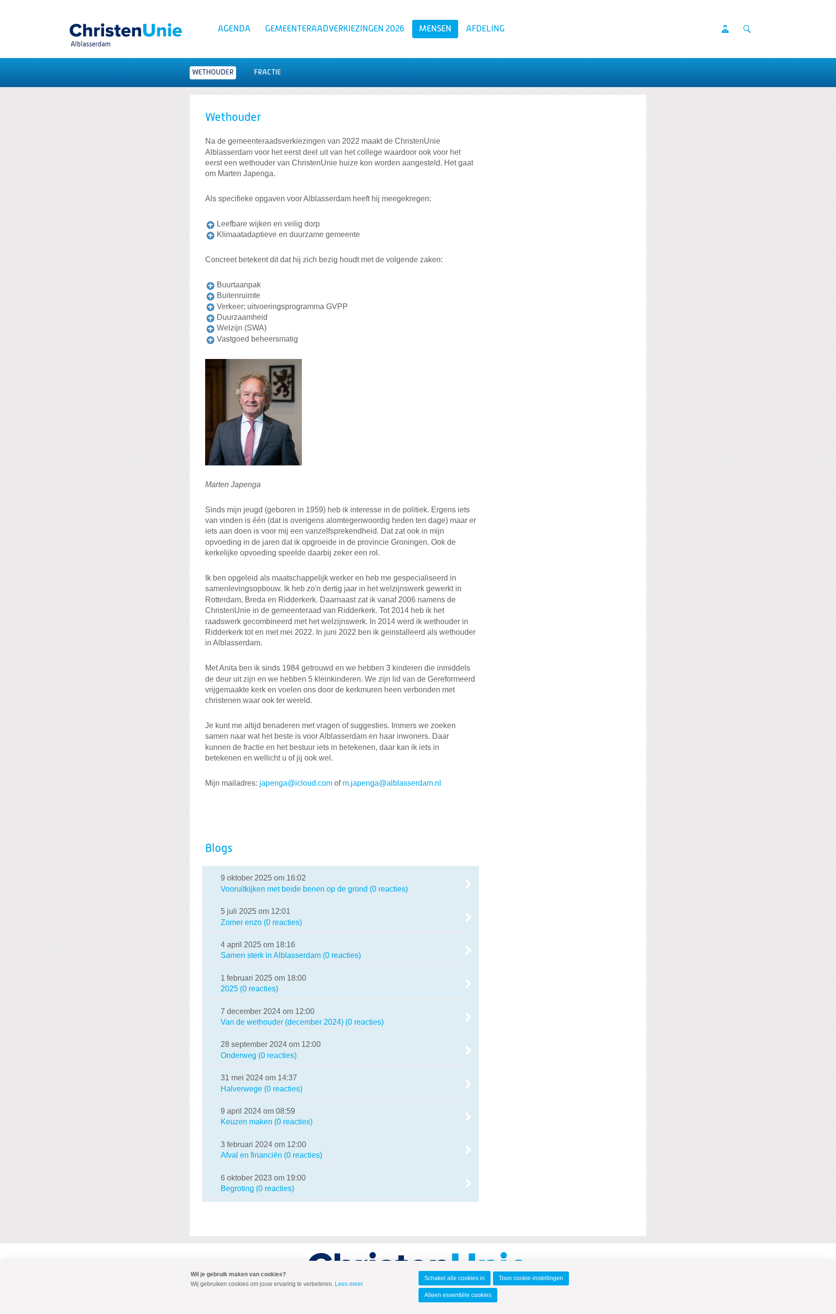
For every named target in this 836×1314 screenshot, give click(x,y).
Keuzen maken (246, 1122)
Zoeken (747, 29)
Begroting (237, 1188)
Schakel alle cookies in (454, 1278)
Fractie (267, 72)
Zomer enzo (241, 922)
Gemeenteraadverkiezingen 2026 (334, 29)
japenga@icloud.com (295, 783)
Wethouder (213, 72)
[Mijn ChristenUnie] (725, 29)
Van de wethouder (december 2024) (282, 1022)
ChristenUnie (90, 27)
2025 (229, 989)
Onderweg (238, 1055)
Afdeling (485, 29)
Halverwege (241, 1089)
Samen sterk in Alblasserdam (271, 955)
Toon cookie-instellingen (531, 1278)
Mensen (435, 29)
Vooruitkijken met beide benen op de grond (294, 889)
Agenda (234, 29)
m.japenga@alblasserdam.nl (392, 783)
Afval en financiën (251, 1155)
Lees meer (348, 1284)
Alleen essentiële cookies (458, 1295)
